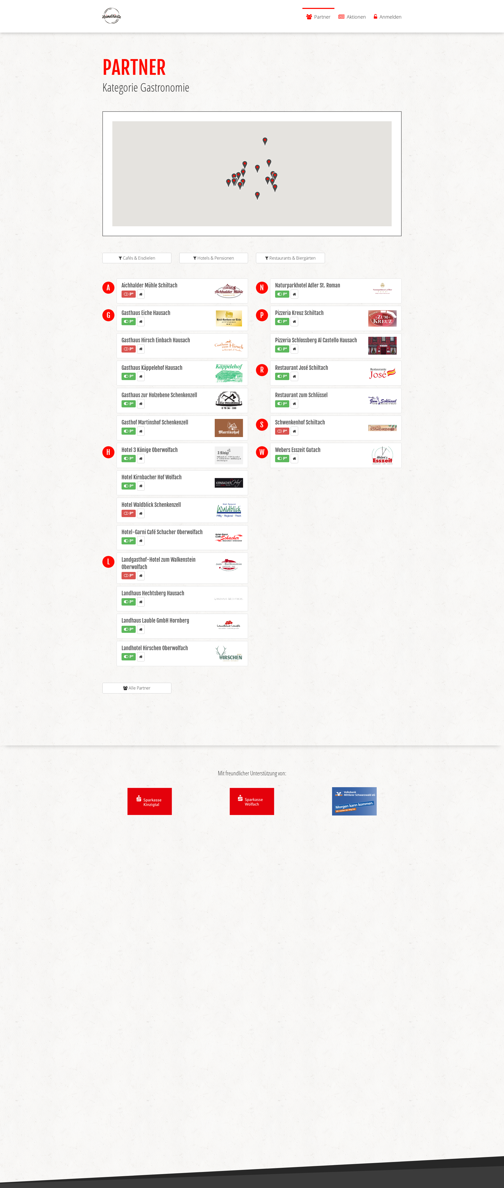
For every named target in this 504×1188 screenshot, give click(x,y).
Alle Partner (139, 688)
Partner (321, 17)
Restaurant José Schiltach (301, 368)
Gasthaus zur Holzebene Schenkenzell (159, 395)
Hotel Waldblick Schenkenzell (151, 505)
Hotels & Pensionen (215, 258)
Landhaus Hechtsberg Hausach (153, 593)
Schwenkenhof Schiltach (300, 422)
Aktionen (355, 17)
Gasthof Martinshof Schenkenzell (155, 422)
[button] (275, 188)
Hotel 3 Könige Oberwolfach (150, 450)
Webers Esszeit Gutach (298, 450)
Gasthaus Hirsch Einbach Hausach (156, 340)
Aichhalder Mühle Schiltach (149, 285)
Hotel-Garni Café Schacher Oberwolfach (162, 532)
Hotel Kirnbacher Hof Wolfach (152, 477)
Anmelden (390, 17)
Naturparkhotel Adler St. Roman (307, 285)
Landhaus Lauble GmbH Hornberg (155, 620)
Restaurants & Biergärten (292, 258)
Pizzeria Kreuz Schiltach (299, 313)
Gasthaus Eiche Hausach (146, 313)
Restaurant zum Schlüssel (301, 395)
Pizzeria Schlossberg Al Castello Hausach (316, 340)
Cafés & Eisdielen (138, 258)
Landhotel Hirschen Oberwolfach (155, 648)
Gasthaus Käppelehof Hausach (152, 368)
